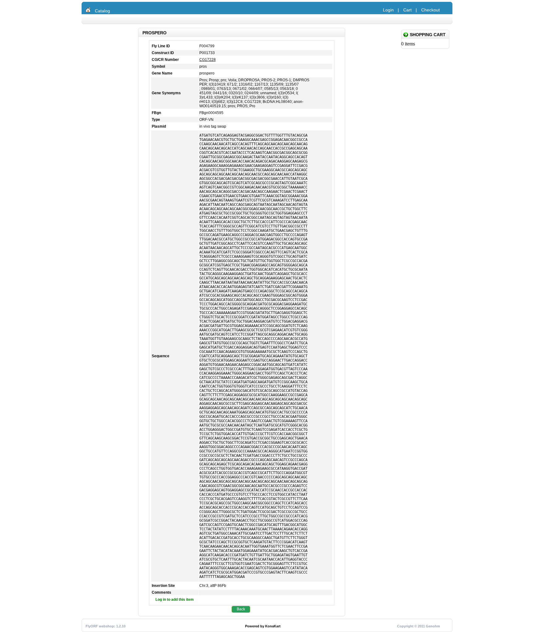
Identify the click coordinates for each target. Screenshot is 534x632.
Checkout (430, 9)
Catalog (102, 10)
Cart (407, 9)
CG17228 (207, 59)
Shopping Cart (428, 34)
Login (388, 9)
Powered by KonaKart (263, 626)
